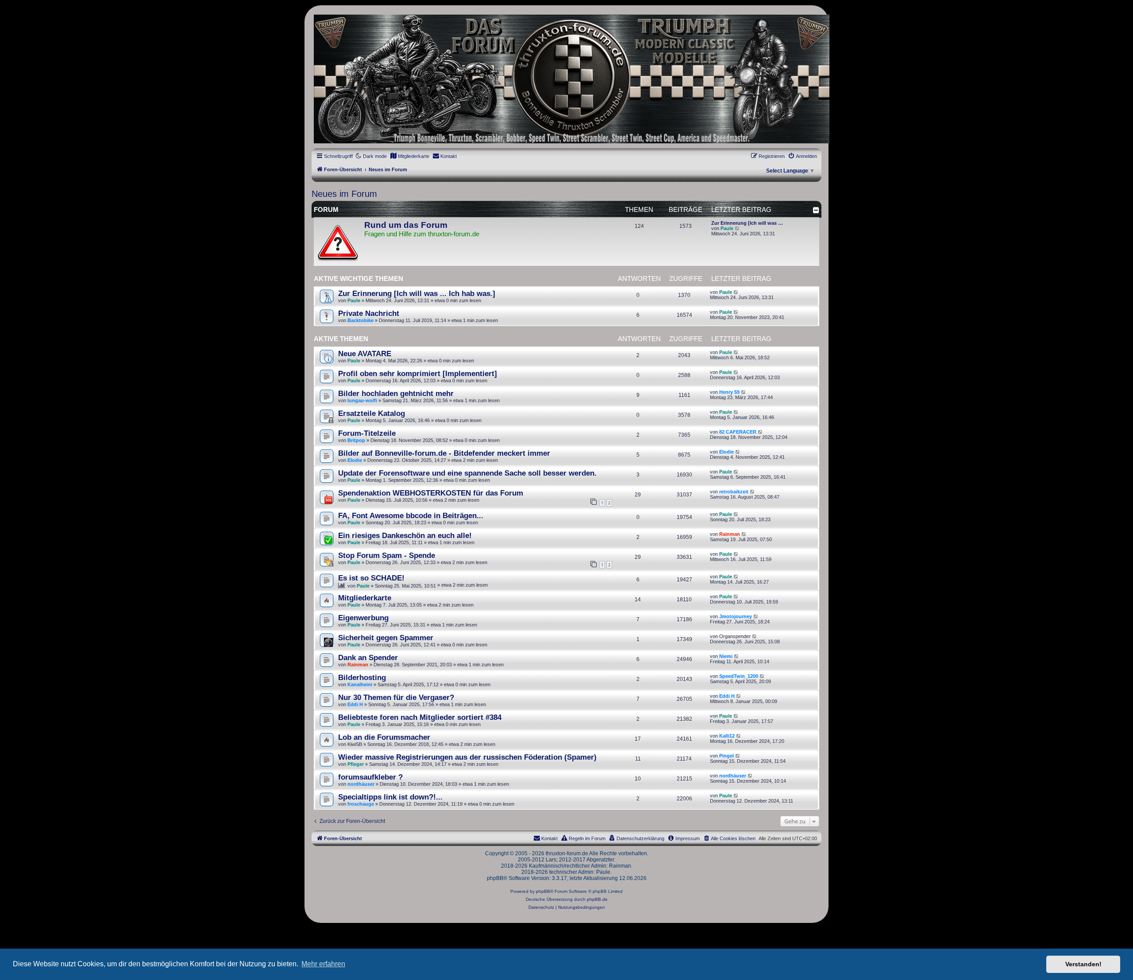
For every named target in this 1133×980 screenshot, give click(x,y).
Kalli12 (727, 735)
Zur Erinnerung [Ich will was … (747, 223)
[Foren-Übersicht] (566, 79)
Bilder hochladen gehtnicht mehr (396, 393)
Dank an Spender (368, 657)
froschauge (360, 804)
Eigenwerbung (363, 618)
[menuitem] (409, 156)
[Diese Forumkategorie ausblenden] (816, 210)
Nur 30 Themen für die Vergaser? (396, 697)
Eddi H (355, 704)
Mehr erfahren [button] (323, 964)
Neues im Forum (344, 194)
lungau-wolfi (362, 400)
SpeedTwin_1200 (738, 676)
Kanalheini (359, 684)
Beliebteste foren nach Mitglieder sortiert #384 (419, 717)
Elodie (354, 460)
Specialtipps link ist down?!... (390, 797)
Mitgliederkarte (364, 598)
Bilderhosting (362, 677)
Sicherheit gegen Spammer (385, 638)
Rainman (729, 534)
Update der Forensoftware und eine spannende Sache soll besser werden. (467, 473)
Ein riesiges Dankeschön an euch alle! (405, 535)
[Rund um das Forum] (338, 242)
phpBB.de (597, 899)
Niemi (725, 656)
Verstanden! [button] (1083, 964)
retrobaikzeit (733, 491)
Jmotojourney (735, 616)
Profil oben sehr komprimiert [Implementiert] (417, 373)
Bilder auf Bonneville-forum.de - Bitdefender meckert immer (444, 453)
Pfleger (355, 764)
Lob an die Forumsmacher (384, 737)
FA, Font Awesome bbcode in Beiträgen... (410, 515)
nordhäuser (360, 784)
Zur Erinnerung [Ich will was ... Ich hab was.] (416, 293)
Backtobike (360, 320)
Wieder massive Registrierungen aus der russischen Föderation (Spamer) (467, 757)
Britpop (356, 440)
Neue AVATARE (364, 353)
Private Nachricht (368, 313)
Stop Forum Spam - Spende (386, 555)
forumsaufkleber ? (370, 777)
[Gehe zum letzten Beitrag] (736, 292)
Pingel (726, 755)
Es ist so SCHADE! (371, 578)
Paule (727, 228)
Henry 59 (729, 392)
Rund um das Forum (405, 225)
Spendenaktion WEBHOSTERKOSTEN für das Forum (430, 493)
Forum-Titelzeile (367, 433)
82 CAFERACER (737, 431)
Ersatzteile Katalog (371, 413)
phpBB (543, 891)
